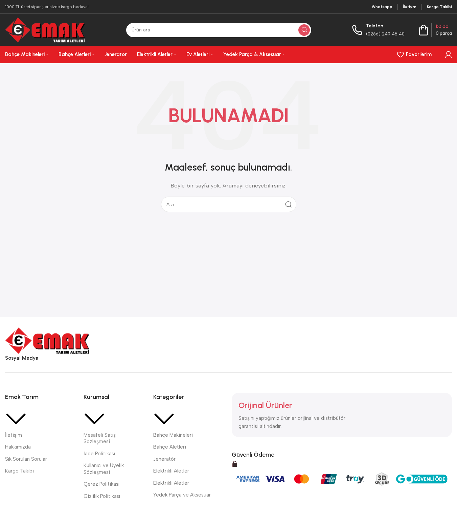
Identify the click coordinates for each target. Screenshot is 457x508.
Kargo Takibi (19, 471)
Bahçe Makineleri (173, 435)
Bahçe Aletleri (169, 447)
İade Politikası (99, 454)
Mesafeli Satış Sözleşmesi (100, 438)
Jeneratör (164, 459)
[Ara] (304, 30)
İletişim (13, 435)
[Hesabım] (448, 54)
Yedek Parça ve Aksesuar (182, 495)
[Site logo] (45, 29)
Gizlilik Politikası (102, 496)
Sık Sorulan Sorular (26, 459)
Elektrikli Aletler (171, 471)
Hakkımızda (18, 447)
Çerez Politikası (101, 484)
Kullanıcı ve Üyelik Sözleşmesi (104, 468)
